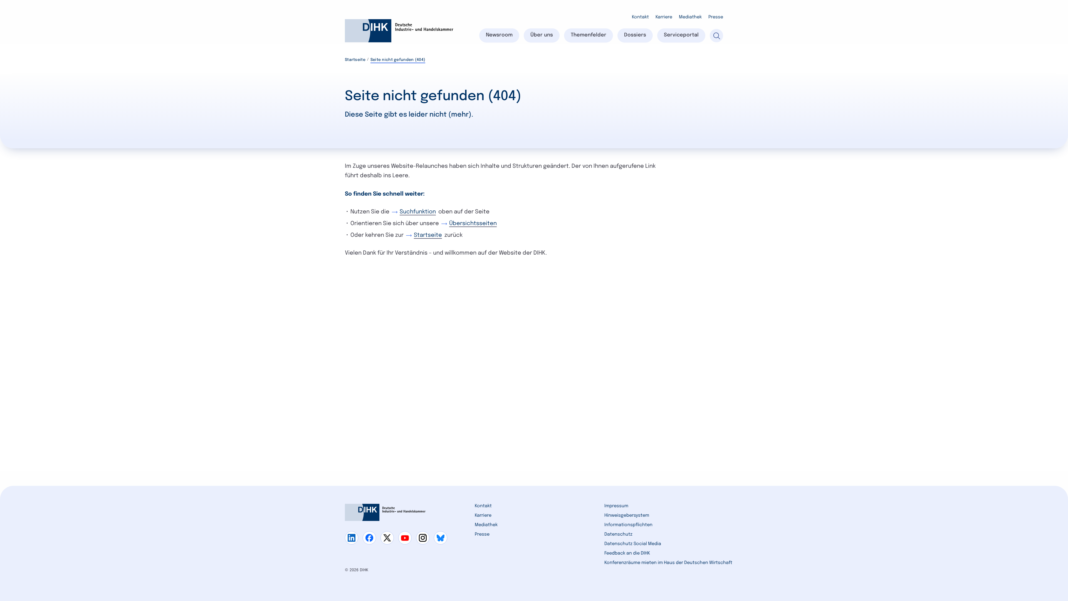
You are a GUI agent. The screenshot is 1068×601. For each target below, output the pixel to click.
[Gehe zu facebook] (369, 538)
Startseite (355, 60)
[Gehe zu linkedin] (351, 538)
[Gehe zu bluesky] (440, 538)
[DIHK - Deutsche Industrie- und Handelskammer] (399, 31)
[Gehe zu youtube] (405, 538)
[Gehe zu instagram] (422, 538)
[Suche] (716, 35)
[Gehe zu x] (387, 538)
